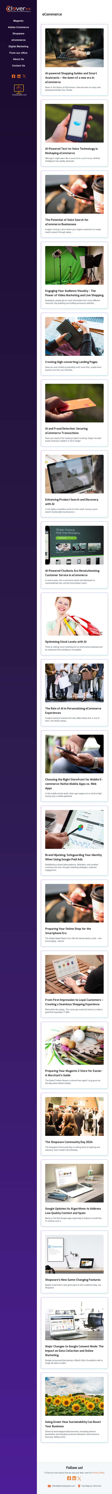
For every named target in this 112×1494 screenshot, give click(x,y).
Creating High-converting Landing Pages (71, 362)
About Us (18, 59)
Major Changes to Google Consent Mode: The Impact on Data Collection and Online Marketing (74, 1351)
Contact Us (18, 65)
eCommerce (18, 40)
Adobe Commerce (18, 27)
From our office (18, 53)
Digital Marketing (18, 46)
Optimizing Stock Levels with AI (65, 642)
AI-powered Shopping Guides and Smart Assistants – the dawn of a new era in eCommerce (71, 78)
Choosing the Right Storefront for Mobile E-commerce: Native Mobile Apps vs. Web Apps (73, 784)
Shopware (18, 33)
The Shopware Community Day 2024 (69, 1142)
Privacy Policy (98, 1472)
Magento (18, 20)
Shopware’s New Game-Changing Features (73, 1280)
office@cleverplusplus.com (63, 1485)
